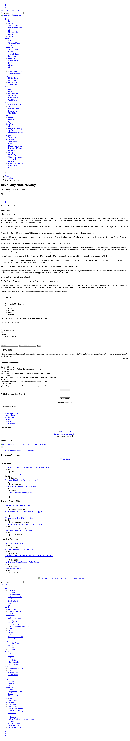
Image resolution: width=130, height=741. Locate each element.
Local (6, 76)
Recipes (11, 161)
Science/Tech (9, 124)
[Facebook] (5, 198)
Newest (11, 312)
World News (12, 100)
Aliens (10, 126)
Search (3, 13)
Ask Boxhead (12, 141)
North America (13, 98)
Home (7, 19)
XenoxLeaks (12, 85)
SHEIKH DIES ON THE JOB (15, 543)
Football (11, 120)
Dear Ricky (12, 144)
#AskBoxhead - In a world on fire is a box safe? (21, 486)
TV (9, 69)
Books (10, 52)
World (7, 87)
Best (10, 308)
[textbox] (65, 326)
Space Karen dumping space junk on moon (20, 474)
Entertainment (10, 47)
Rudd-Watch (12, 82)
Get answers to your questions (65, 434)
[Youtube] (5, 5)
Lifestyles (11, 150)
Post (38, 345)
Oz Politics (12, 80)
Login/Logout (10, 423)
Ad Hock (11, 23)
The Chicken (12, 113)
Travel (7, 39)
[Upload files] (2, 332)
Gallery (7, 419)
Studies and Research (15, 133)
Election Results (13, 78)
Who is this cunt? (14, 168)
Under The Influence (15, 163)
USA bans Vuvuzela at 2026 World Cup (19, 518)
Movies (10, 65)
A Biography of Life (15, 104)
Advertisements (13, 25)
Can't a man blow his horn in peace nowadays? (21, 480)
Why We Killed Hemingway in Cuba (18, 505)
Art (9, 106)
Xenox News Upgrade (13, 568)
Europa (10, 91)
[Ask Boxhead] (65, 432)
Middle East (12, 96)
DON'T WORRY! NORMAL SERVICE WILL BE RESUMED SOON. (29, 556)
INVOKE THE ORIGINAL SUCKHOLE (19, 549)
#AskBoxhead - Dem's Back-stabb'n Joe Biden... (22, 562)
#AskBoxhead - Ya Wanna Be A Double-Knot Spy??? (23, 512)
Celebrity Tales (13, 54)
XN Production (13, 32)
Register (8, 421)
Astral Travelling (13, 50)
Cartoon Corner (13, 109)
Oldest (11, 314)
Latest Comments (11, 413)
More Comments (65, 389)
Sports (10, 122)
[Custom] (5, 7)
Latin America (13, 93)
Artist (6, 102)
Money (10, 152)
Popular (11, 310)
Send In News (10, 415)
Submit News (64, 398)
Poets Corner (12, 111)
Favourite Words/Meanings (14, 59)
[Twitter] (5, 3)
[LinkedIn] (5, 202)
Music (10, 67)
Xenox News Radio (14, 74)
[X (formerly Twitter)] (5, 200)
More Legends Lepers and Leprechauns (19, 450)
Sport (6, 115)
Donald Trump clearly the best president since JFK (23, 524)
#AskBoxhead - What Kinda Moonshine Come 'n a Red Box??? (27, 467)
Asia (9, 89)
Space (10, 131)
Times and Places (14, 43)
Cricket (10, 117)
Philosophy (12, 155)
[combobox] (15, 13)
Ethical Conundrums (15, 146)
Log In (10, 34)
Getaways (11, 41)
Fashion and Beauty (15, 148)
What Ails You (13, 166)
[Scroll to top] (1, 739)
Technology (9, 135)
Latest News (9, 411)
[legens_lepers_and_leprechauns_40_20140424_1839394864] (24, 444)
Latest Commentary (15, 28)
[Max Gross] (65, 459)
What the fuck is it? (15, 71)
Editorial (11, 21)
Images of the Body (15, 128)
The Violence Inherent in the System (18, 493)
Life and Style (9, 139)
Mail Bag (11, 30)
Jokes (10, 63)
